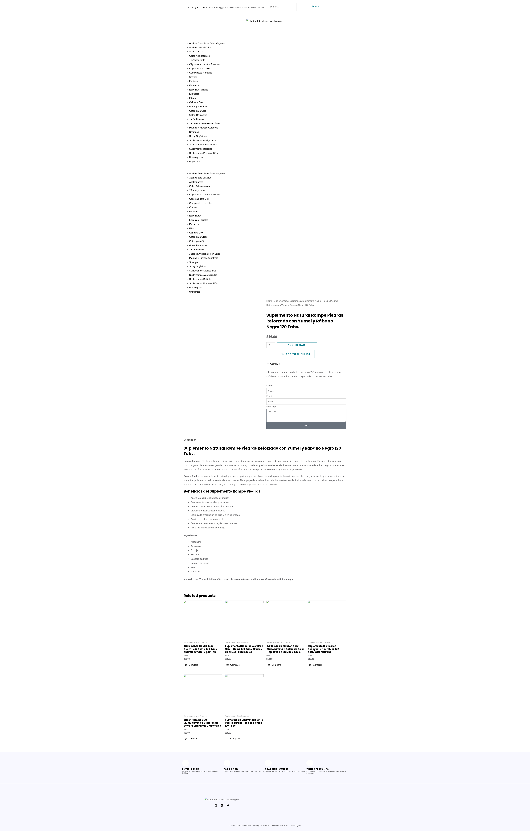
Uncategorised (196, 157)
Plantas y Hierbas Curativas (203, 127)
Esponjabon (195, 85)
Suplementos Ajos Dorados (203, 144)
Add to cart (297, 345)
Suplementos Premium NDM (203, 153)
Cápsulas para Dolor (199, 68)
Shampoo (194, 132)
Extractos (194, 94)
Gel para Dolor (196, 102)
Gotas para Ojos (197, 111)
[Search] (272, 13)
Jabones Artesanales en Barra (204, 123)
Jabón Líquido (196, 119)
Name (269, 385)
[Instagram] (216, 805)
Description (190, 440)
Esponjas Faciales (198, 89)
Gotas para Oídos (198, 106)
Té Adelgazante (197, 60)
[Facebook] (222, 805)
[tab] (190, 440)
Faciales (193, 81)
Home (269, 301)
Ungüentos (194, 161)
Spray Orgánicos (198, 136)
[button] (265, 169)
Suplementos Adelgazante (202, 140)
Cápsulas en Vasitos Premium (204, 64)
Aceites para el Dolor (200, 47)
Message (271, 406)
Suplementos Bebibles (200, 149)
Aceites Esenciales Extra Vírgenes (207, 43)
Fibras (192, 98)
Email (269, 396)
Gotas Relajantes (198, 115)
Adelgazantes (196, 51)
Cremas (193, 77)
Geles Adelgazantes (199, 56)
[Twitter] (227, 805)
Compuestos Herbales (200, 72)
